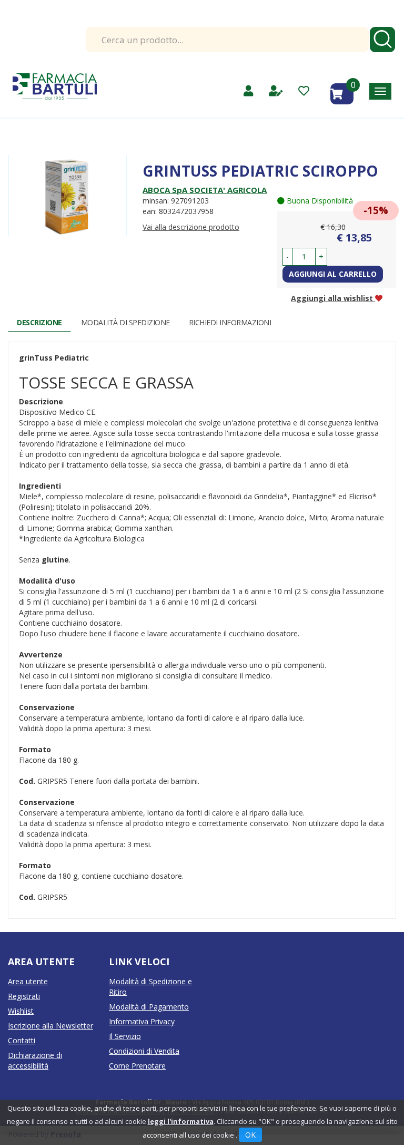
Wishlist (21, 1011)
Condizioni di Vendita (144, 1051)
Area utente (28, 981)
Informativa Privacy (142, 1021)
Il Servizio (125, 1036)
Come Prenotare (137, 1066)
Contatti (21, 1040)
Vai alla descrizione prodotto (191, 227)
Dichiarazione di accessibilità (35, 1060)
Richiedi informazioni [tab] (230, 322)
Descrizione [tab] (39, 322)
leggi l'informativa (181, 1121)
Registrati (24, 996)
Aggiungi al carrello (333, 274)
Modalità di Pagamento (149, 1007)
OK (250, 1135)
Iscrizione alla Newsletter (50, 1026)
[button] (287, 257)
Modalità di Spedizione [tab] (125, 322)
